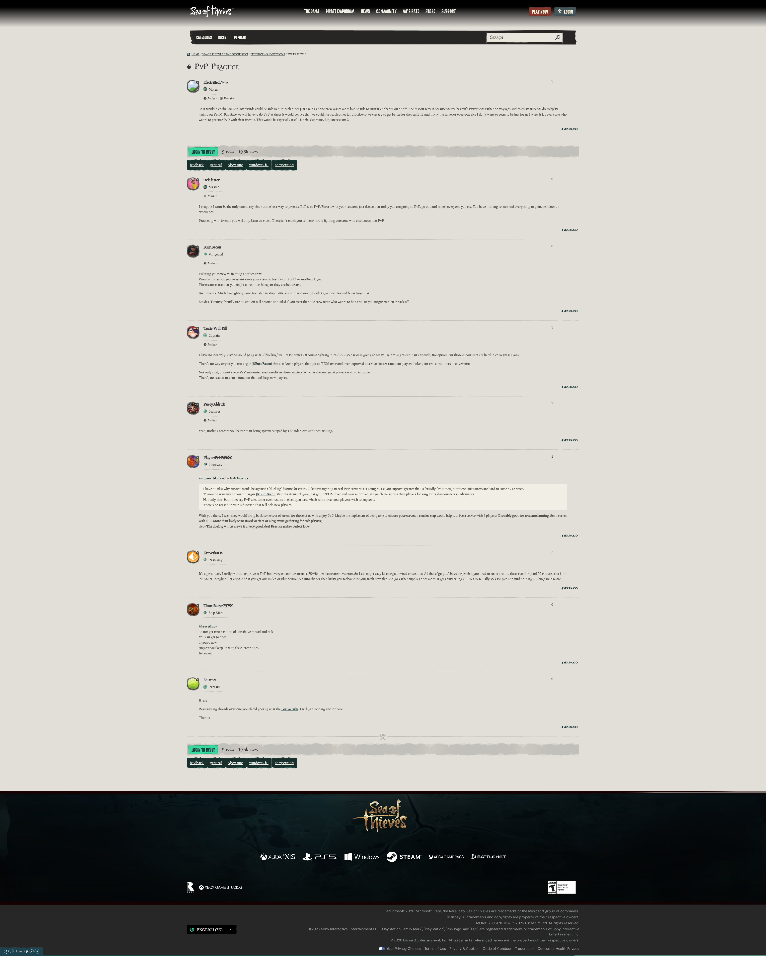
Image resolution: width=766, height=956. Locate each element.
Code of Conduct (497, 948)
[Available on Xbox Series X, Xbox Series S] (278, 857)
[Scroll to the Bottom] (37, 951)
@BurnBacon (262, 363)
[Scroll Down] (32, 951)
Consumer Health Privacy (558, 948)
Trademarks (524, 948)
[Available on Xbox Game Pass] (446, 857)
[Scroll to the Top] (6, 951)
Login (568, 11)
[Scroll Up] (12, 951)
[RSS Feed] (189, 54)
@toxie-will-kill (209, 478)
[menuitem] (311, 11)
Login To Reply (203, 151)
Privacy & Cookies (464, 948)
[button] (212, 929)
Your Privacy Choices (404, 948)
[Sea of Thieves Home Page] (212, 11)
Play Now (540, 11)
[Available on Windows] (362, 857)
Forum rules (289, 709)
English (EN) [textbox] (210, 929)
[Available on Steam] (404, 857)
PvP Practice (239, 478)
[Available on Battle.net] (488, 857)
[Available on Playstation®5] (320, 857)
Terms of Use (435, 948)
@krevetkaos (208, 626)
